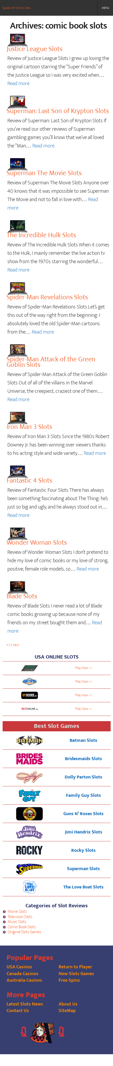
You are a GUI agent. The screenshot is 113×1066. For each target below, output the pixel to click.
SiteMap (67, 1011)
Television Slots (20, 916)
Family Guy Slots (83, 795)
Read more (18, 83)
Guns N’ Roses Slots (83, 814)
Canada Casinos (22, 974)
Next (16, 645)
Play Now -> (83, 668)
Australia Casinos (24, 980)
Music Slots (17, 921)
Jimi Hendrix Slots (83, 832)
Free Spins (69, 980)
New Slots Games (76, 974)
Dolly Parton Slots (83, 777)
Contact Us (18, 1011)
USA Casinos (19, 967)
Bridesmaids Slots (83, 759)
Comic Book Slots (22, 927)
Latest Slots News (25, 1004)
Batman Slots (83, 740)
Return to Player (75, 967)
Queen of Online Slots (17, 7)
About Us (68, 1004)
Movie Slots (17, 911)
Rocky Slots (83, 850)
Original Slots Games (24, 932)
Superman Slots (83, 869)
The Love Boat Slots (83, 887)
